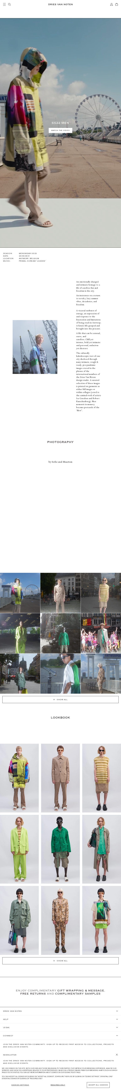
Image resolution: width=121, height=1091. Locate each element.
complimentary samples (78, 993)
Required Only (58, 1085)
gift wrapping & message (80, 990)
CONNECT (8, 1036)
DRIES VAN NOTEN (12, 1011)
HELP (5, 1019)
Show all (62, 699)
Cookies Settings (20, 1085)
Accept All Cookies (98, 1085)
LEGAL (6, 1027)
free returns (33, 993)
